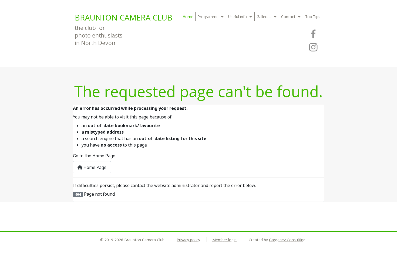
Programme (207, 16)
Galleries (264, 16)
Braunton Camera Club (123, 17)
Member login (224, 239)
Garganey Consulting (287, 239)
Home (188, 16)
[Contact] (298, 16)
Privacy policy (188, 239)
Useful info (237, 16)
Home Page (94, 167)
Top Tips (312, 16)
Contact (288, 16)
